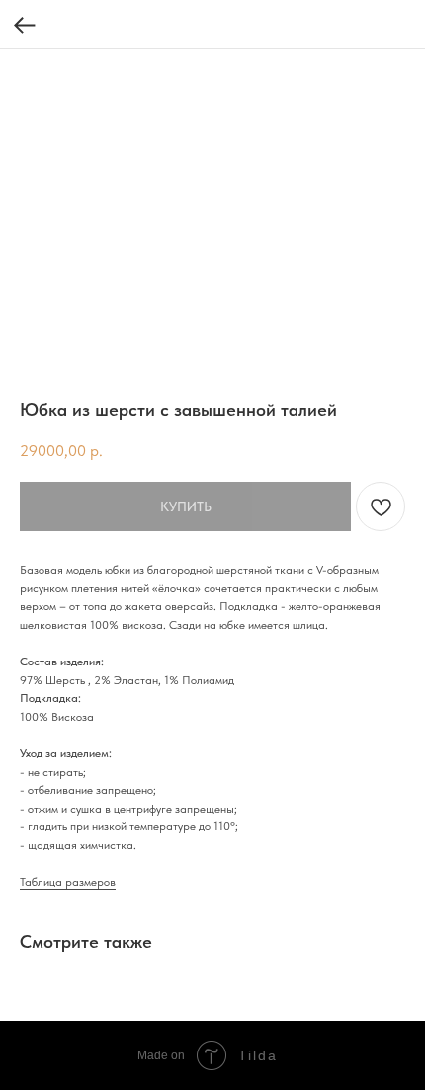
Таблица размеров (68, 882)
